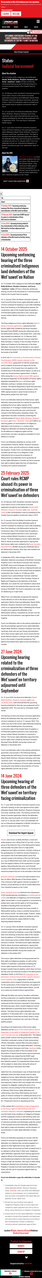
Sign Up (21, 1251)
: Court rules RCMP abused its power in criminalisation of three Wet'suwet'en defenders (15, 217)
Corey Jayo (5, 892)
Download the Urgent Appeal (21, 832)
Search (36, 27)
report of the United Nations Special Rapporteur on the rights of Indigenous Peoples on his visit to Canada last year (20, 1032)
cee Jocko (13, 892)
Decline (16, 13)
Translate (37, 31)
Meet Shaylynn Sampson (14, 181)
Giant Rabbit (28, 1263)
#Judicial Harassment (21, 1233)
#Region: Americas (17, 1230)
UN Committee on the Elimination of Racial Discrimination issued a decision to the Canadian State (20, 976)
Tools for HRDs (6, 27)
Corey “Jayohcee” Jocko (20, 421)
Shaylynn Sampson (26, 157)
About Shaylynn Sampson (21, 52)
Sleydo (3, 840)
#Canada (27, 1230)
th (32, 376)
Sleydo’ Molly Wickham (23, 418)
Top (2, 198)
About (3, 202)
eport (21, 381)
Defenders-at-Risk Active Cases (31, 1271)
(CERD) (15, 360)
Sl (32, 697)
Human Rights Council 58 (22, 376)
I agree (6, 13)
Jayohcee (32, 1048)
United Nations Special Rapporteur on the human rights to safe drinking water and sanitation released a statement (20, 1108)
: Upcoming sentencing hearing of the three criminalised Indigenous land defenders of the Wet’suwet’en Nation (15, 208)
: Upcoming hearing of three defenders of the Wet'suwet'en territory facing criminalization (15, 237)
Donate (16, 27)
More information (7, 10)
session (36, 376)
